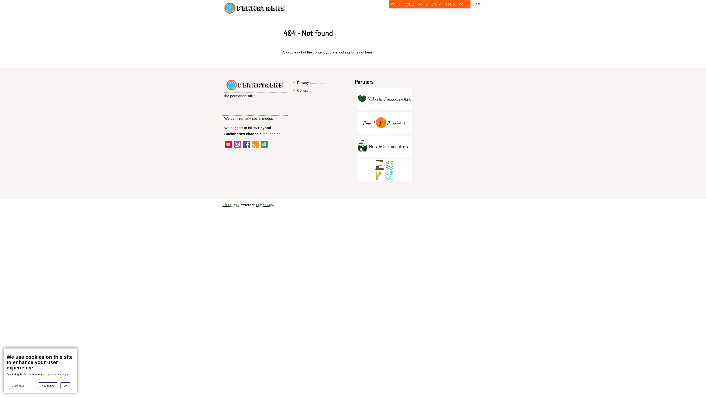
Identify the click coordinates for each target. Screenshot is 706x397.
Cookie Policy (230, 204)
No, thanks (48, 385)
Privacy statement (311, 83)
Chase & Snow (265, 204)
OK (65, 385)
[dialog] (40, 370)
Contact (303, 90)
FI (483, 4)
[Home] (255, 9)
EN (477, 4)
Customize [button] (18, 385)
